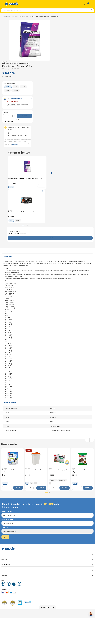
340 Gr (17, 220)
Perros (8, 16)
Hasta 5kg (52, 480)
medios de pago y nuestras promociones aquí (16, 120)
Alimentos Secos (24, 16)
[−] (5, 116)
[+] (12, 116)
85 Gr (11, 220)
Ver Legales (15, 144)
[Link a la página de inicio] (4, 16)
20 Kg (11, 187)
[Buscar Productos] (91, 10)
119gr (5, 483)
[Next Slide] (44, 185)
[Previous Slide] (39, 185)
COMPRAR (24, 116)
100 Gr (75, 483)
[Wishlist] (84, 4)
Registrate (5, 537)
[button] (31, 98)
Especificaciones (10, 402)
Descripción (8, 257)
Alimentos (15, 16)
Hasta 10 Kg (62, 480)
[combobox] (47, 10)
